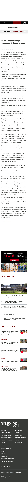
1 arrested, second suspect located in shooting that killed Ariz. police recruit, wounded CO (9, 333)
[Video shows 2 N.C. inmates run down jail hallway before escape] (23, 360)
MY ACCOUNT (17, 22)
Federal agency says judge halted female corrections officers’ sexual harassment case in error (15, 308)
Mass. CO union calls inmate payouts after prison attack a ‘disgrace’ (14, 319)
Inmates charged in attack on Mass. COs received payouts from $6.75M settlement (14, 296)
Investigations (4, 330)
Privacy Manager (5, 466)
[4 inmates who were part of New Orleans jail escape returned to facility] (23, 350)
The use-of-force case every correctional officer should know (14, 314)
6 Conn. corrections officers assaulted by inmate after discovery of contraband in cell (9, 369)
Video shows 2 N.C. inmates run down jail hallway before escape (9, 360)
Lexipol (11, 472)
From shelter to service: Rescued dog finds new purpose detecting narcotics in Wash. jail (9, 342)
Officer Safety (4, 366)
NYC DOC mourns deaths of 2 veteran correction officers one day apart (13, 302)
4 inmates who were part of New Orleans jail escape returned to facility (9, 352)
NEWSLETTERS (10, 22)
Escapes (3, 349)
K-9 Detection (4, 339)
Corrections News (7, 220)
